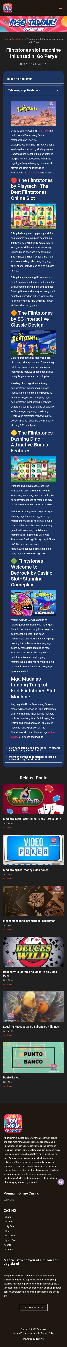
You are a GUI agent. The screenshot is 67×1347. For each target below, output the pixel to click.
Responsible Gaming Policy (41, 1333)
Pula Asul (8, 1221)
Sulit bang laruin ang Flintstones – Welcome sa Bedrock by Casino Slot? (34, 749)
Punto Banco (11, 1077)
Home (7, 39)
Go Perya (8, 1249)
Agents (7, 1245)
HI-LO (6, 1231)
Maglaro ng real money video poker (25, 870)
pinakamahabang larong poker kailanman (29, 920)
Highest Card (10, 1240)
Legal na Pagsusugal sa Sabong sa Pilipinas (31, 1026)
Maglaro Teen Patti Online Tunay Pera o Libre (32, 818)
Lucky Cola (9, 1200)
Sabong (7, 1217)
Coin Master (18, 39)
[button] (60, 7)
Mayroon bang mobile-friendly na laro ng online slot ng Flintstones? (32, 758)
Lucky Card (9, 1226)
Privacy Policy (19, 1333)
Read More (7, 828)
